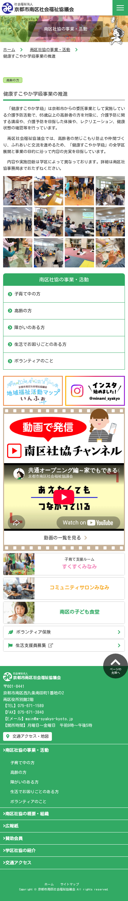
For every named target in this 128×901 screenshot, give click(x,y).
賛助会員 (14, 838)
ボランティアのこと (33, 361)
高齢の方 (13, 80)
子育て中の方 (27, 294)
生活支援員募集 (32, 645)
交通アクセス (18, 862)
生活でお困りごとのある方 (40, 344)
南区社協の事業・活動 (50, 50)
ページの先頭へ (115, 671)
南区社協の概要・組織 (27, 814)
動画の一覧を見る (62, 537)
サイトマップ (69, 884)
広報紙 (11, 826)
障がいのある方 (29, 327)
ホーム (9, 50)
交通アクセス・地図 (30, 736)
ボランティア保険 (33, 632)
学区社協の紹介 (20, 850)
